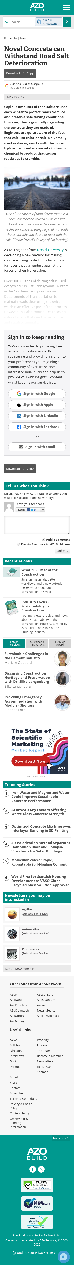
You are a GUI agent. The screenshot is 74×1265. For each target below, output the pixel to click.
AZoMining (17, 1021)
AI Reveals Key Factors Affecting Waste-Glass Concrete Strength (38, 812)
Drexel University (50, 250)
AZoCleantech (19, 1010)
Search (14, 1083)
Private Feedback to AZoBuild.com (45, 544)
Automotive (30, 929)
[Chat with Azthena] (64, 1257)
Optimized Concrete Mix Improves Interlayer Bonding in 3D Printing (41, 828)
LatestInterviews (14, 643)
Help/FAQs (44, 1067)
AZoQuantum (46, 1000)
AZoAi (41, 1005)
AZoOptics (17, 1016)
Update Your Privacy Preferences (39, 1253)
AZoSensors (45, 994)
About (14, 1077)
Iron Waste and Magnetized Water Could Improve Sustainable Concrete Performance (40, 796)
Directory (16, 1051)
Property (43, 1040)
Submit (62, 550)
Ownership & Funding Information (19, 1123)
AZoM (14, 994)
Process (42, 1045)
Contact (15, 1088)
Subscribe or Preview (35, 913)
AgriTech (28, 909)
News (24, 38)
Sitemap (42, 1072)
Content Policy (19, 1113)
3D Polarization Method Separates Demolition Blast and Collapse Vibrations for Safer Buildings (40, 847)
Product (15, 1067)
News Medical (46, 1010)
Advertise (16, 1093)
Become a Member (50, 1056)
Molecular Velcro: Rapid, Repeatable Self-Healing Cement (39, 862)
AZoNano (16, 1000)
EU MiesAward (60, 643)
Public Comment (58, 540)
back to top (59, 1138)
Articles (15, 1045)
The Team (44, 1051)
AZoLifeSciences (48, 1016)
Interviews (17, 1056)
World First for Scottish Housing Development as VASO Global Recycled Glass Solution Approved (40, 881)
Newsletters (45, 1061)
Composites (30, 949)
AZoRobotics (18, 1005)
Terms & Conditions (23, 1099)
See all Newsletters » (19, 969)
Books (14, 1061)
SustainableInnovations (37, 643)
